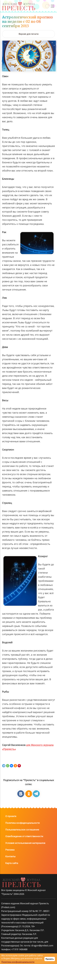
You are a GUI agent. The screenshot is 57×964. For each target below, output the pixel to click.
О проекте (10, 816)
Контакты (10, 856)
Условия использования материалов (25, 842)
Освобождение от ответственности (24, 836)
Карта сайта (11, 863)
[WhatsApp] (7, 765)
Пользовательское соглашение (22, 829)
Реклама (10, 849)
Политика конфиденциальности (22, 822)
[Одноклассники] (15, 765)
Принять (50, 959)
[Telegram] (3, 765)
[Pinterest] (19, 765)
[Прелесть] (18, 3)
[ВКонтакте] (11, 765)
